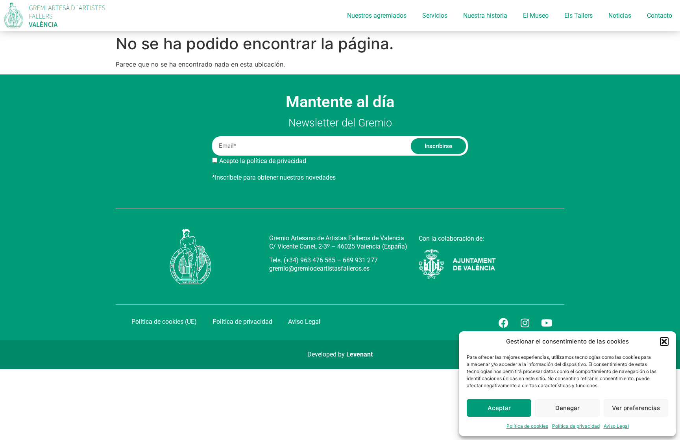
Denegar (567, 408)
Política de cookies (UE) (164, 321)
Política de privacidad (576, 426)
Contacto (659, 15)
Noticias (619, 15)
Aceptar (499, 408)
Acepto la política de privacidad (262, 161)
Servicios (434, 15)
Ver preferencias (636, 408)
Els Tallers (578, 15)
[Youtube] (546, 322)
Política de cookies (527, 426)
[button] (664, 341)
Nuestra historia (485, 15)
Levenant (359, 354)
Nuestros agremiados (377, 15)
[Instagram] (525, 322)
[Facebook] (503, 322)
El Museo (536, 15)
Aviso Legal (616, 426)
